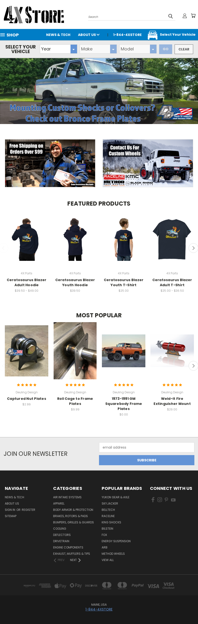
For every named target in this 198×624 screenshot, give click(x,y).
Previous (191, 609)
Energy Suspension (116, 541)
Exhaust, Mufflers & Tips (71, 554)
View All (108, 560)
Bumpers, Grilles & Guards (73, 522)
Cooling (59, 529)
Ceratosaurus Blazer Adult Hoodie (27, 282)
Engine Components (68, 547)
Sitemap (10, 516)
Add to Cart (172, 355)
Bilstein (107, 529)
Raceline (108, 516)
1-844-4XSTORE (99, 609)
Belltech (108, 510)
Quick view (26, 233)
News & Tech (58, 34)
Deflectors (62, 535)
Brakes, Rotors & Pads (70, 516)
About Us (87, 34)
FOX (104, 535)
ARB (104, 547)
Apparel (58, 503)
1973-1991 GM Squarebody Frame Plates (123, 403)
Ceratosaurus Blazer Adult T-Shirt (172, 282)
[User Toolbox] (184, 15)
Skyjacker (110, 503)
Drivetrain (61, 541)
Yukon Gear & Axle (115, 497)
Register (28, 510)
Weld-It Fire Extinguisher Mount (172, 401)
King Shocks (111, 522)
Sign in (10, 510)
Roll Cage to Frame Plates (75, 401)
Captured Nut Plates (26, 398)
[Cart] (193, 15)
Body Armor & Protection (73, 510)
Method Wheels (113, 554)
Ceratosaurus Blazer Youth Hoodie (75, 282)
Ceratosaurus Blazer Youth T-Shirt (124, 282)
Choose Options (26, 243)
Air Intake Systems (67, 497)
